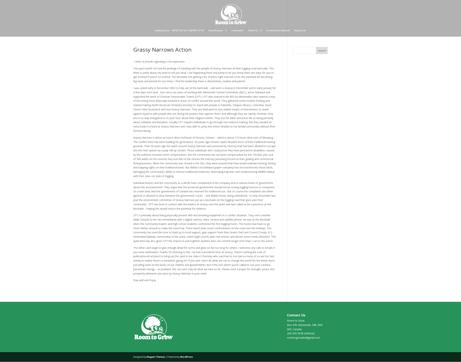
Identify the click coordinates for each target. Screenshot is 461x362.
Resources (300, 30)
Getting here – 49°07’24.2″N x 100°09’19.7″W (179, 30)
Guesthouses (215, 30)
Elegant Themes (156, 356)
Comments (237, 30)
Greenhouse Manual (278, 30)
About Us (253, 30)
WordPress (186, 356)
